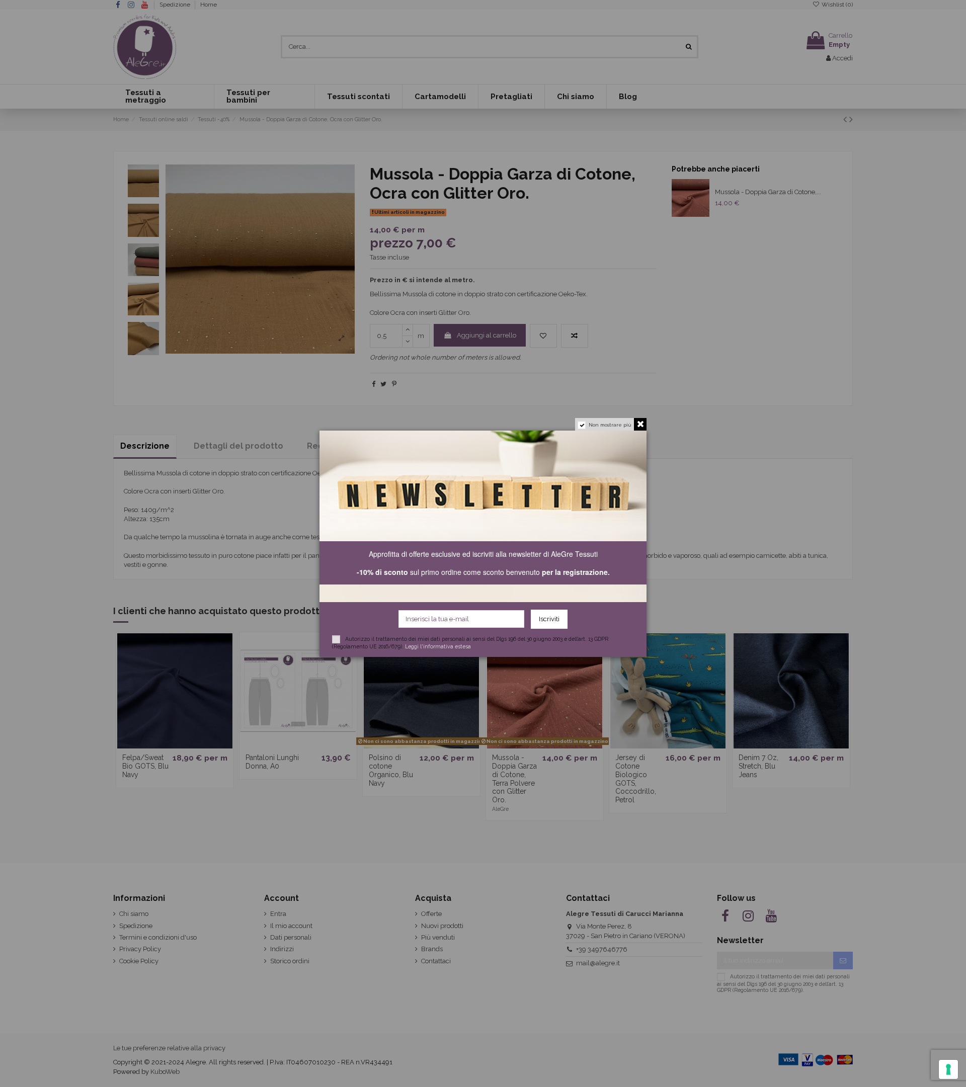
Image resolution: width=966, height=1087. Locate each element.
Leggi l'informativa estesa (438, 646)
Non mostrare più (610, 425)
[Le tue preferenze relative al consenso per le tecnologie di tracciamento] (948, 1069)
